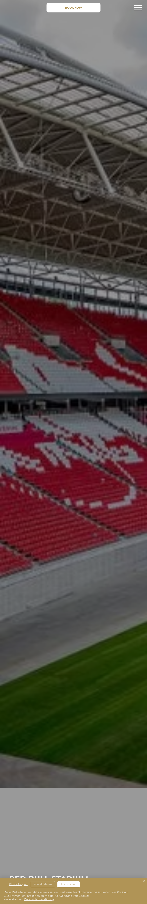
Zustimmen (68, 884)
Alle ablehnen (43, 884)
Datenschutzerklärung (39, 899)
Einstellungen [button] (18, 884)
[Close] (144, 881)
